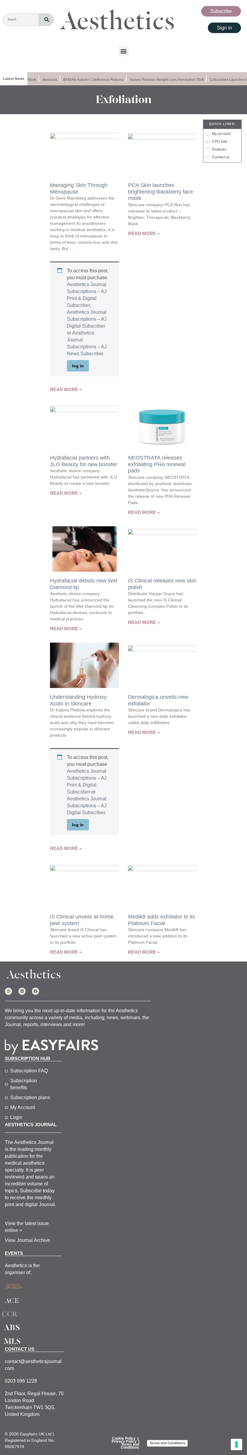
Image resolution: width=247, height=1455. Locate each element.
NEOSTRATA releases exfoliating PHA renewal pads (156, 464)
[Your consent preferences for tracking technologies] (236, 1444)
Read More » (66, 389)
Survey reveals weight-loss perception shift (162, 79)
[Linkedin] (22, 991)
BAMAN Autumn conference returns (88, 79)
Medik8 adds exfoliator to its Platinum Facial (161, 920)
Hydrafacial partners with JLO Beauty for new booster (83, 461)
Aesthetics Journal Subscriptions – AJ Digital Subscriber (87, 319)
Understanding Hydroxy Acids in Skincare (78, 700)
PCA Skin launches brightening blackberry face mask (160, 191)
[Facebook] (35, 991)
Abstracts (44, 79)
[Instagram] (8, 991)
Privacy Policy (124, 1441)
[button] (124, 51)
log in (78, 365)
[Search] (45, 20)
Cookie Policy (124, 1438)
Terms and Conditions (130, 1446)
